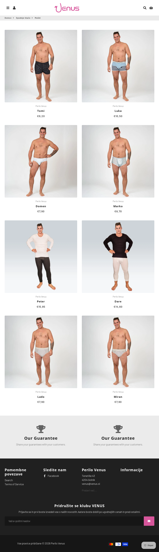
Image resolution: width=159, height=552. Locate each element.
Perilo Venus (58, 543)
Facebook (53, 475)
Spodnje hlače (23, 18)
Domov (8, 18)
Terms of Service (14, 484)
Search (9, 480)
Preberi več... (89, 490)
